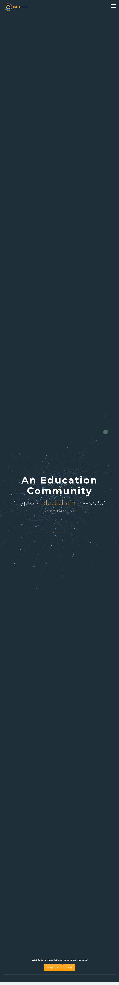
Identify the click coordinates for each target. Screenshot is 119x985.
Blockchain (58, 502)
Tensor (68, 967)
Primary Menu (113, 6)
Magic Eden (53, 967)
